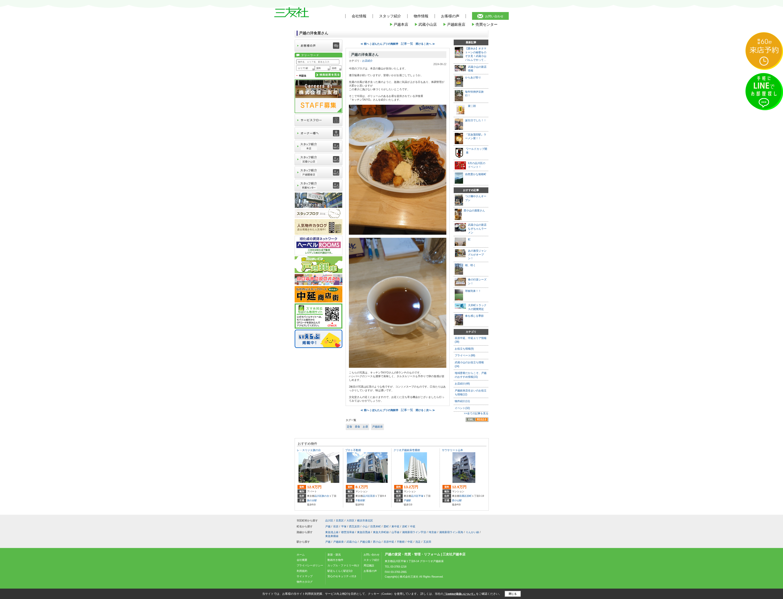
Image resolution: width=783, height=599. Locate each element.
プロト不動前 (353, 450)
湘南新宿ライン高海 (451, 532)
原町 (469, 496)
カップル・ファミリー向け (343, 565)
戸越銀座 (377, 426)
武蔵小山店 (425, 24)
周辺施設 (369, 565)
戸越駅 (407, 500)
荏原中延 (389, 541)
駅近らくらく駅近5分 (340, 570)
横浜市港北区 (365, 520)
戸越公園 (365, 541)
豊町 (386, 526)
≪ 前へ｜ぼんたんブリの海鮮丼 (379, 43)
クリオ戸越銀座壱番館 (407, 450)
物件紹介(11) (462, 401)
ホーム (301, 554)
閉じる (513, 593)
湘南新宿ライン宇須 (414, 532)
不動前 (401, 541)
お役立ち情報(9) (464, 348)
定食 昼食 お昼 (357, 426)
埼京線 (433, 532)
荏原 (372, 496)
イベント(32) (462, 408)
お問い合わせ (494, 16)
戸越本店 (398, 24)
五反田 (427, 541)
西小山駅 (457, 500)
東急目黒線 (363, 532)
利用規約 (302, 570)
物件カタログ (305, 581)
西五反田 (354, 526)
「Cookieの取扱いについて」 (459, 593)
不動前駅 (360, 500)
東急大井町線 (381, 532)
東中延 (395, 526)
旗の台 (325, 496)
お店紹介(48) (462, 383)
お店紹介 (367, 60)
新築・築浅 (334, 554)
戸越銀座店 (454, 24)
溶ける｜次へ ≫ (425, 43)
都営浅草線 (347, 532)
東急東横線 (331, 536)
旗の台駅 (312, 500)
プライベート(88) (465, 355)
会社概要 (302, 559)
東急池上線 (331, 532)
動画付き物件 (335, 559)
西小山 (377, 541)
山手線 (395, 532)
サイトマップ (305, 576)
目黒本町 (375, 526)
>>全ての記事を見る (476, 413)
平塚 (420, 496)
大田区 (350, 520)
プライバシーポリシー (310, 565)
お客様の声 (450, 16)
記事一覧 (407, 43)
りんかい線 (472, 532)
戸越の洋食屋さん (365, 55)
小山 (365, 526)
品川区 (318, 496)
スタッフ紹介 (371, 559)
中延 (412, 526)
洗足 (418, 541)
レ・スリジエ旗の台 (309, 450)
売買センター (484, 24)
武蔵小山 (351, 541)
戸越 (328, 526)
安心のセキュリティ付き (342, 576)
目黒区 (463, 496)
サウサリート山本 (452, 450)
